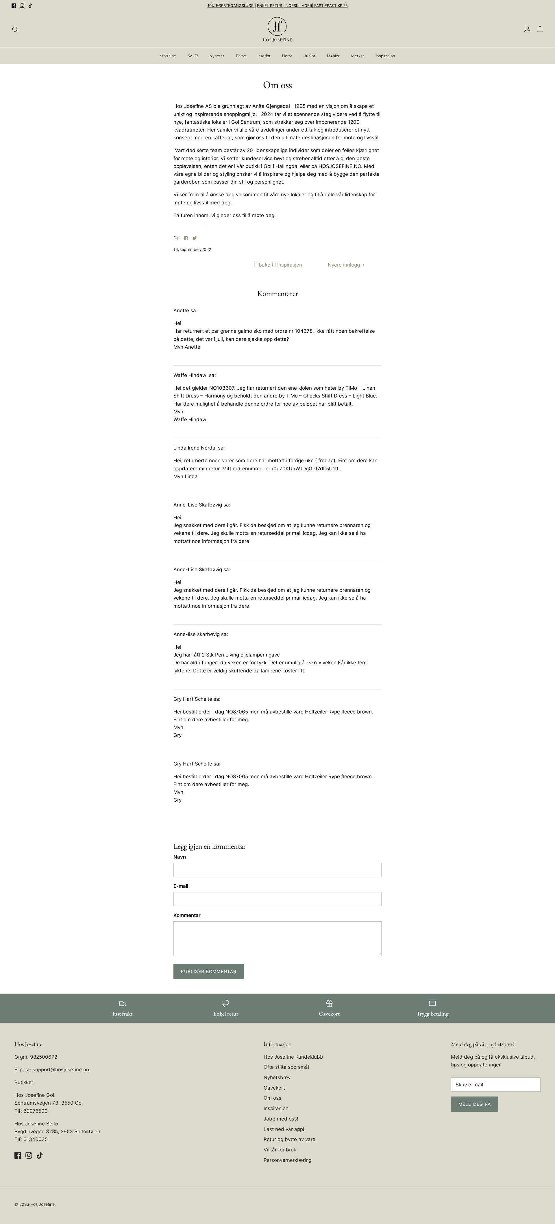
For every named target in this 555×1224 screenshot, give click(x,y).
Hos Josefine (42, 1204)
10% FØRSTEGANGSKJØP (231, 5)
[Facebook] (14, 5)
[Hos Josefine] (277, 29)
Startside (168, 55)
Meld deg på (474, 1104)
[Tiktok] (30, 5)
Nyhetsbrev (277, 1077)
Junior (309, 55)
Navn (179, 857)
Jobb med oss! (281, 1119)
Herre (287, 55)
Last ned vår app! (284, 1129)
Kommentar (187, 915)
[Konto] (526, 29)
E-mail (180, 886)
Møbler (333, 55)
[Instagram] (22, 5)
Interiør (264, 55)
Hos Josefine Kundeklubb (293, 1057)
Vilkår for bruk (280, 1150)
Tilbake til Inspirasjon (277, 265)
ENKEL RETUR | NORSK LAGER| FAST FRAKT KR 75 (302, 5)
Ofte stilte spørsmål (286, 1067)
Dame (241, 55)
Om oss (272, 1098)
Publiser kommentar (209, 971)
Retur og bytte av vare (289, 1139)
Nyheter (217, 55)
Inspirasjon (385, 55)
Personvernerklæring (288, 1160)
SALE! (193, 55)
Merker (357, 55)
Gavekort (274, 1088)
